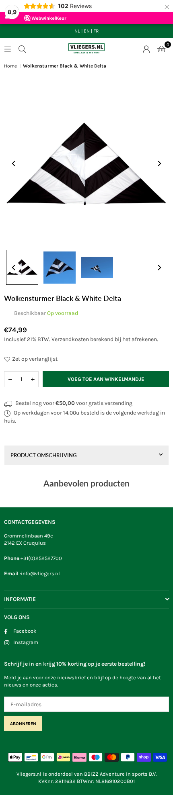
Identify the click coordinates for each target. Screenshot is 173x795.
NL (77, 31)
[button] (161, 48)
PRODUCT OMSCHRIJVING (43, 455)
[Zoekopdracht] (22, 48)
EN (87, 31)
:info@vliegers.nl (39, 573)
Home (10, 66)
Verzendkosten (70, 339)
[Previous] (14, 163)
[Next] (159, 163)
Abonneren (23, 723)
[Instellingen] (146, 48)
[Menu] (7, 48)
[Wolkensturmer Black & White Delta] (22, 267)
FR (96, 31)
